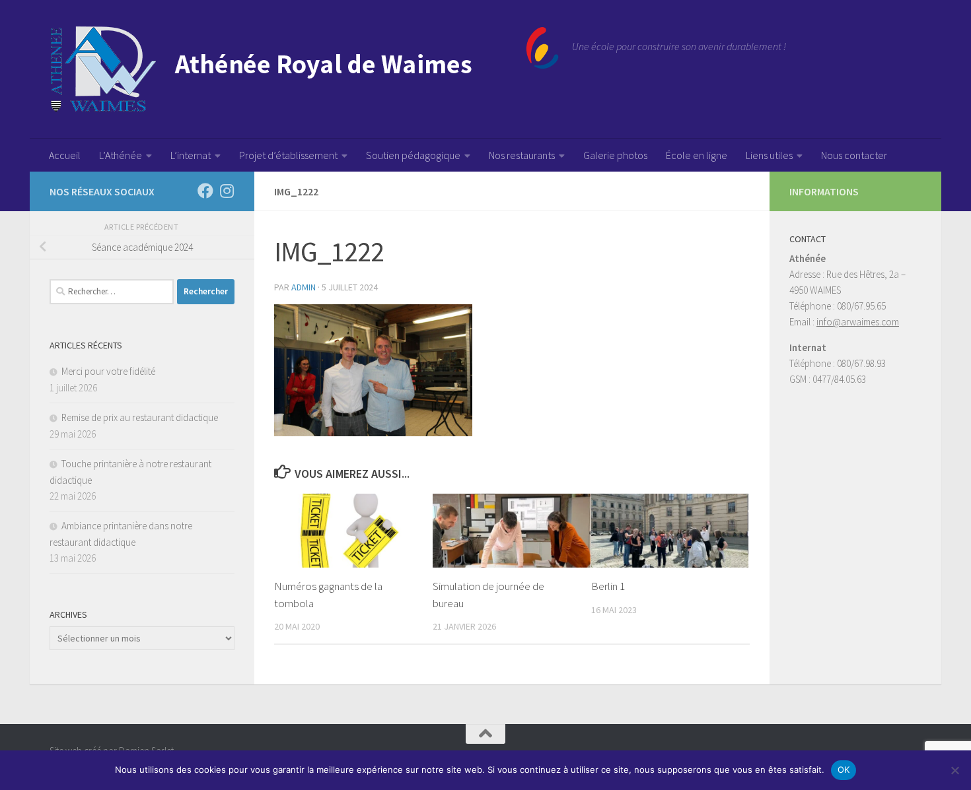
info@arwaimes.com (857, 321)
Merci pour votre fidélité (108, 371)
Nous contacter (854, 155)
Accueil (65, 155)
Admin (303, 287)
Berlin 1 (608, 586)
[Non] (954, 770)
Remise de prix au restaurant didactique (139, 417)
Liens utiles (769, 155)
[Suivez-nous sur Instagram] (226, 191)
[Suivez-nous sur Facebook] (205, 191)
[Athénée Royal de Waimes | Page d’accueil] (304, 69)
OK (844, 769)
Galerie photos (615, 155)
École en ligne (696, 155)
